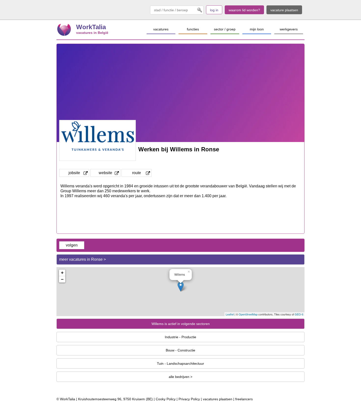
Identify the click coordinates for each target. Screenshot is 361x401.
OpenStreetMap (248, 314)
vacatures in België (92, 33)
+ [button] (62, 272)
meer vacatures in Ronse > (82, 259)
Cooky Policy (166, 399)
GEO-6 (299, 314)
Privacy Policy (189, 399)
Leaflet (230, 314)
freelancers (244, 399)
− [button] (62, 279)
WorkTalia (91, 27)
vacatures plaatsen (217, 399)
